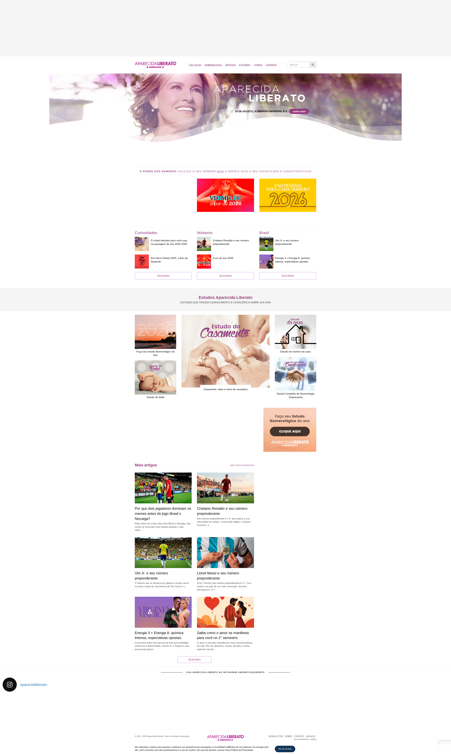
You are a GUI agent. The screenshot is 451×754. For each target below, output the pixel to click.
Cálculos (195, 65)
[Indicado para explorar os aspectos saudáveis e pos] (309, 711)
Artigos (230, 65)
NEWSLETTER (276, 736)
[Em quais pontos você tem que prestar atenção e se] (420, 711)
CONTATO (299, 736)
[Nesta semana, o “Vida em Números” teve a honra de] (30, 711)
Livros (258, 65)
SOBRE (288, 736)
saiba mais (299, 111)
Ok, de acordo (285, 749)
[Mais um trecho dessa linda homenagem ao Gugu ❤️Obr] (365, 711)
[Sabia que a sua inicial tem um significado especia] (141, 711)
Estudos (244, 65)
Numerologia (213, 65)
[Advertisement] (225, 28)
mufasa (313, 739)
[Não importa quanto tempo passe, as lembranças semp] (86, 711)
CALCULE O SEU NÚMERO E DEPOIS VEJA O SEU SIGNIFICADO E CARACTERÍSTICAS (225, 171)
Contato (271, 65)
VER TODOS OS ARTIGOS (242, 465)
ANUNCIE (310, 736)
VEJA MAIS (163, 275)
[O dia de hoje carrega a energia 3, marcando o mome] (253, 711)
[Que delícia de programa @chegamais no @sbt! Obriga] (197, 711)
